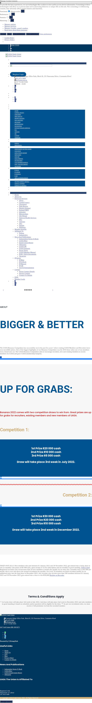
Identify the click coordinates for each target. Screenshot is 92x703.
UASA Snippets (19, 158)
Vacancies (18, 166)
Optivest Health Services (22, 128)
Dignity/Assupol (19, 118)
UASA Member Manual (21, 162)
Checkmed (18, 114)
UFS (5, 654)
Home (11, 105)
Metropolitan (19, 124)
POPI (11, 187)
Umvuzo (17, 131)
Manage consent (6, 701)
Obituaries (18, 154)
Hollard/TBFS (19, 120)
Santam (17, 135)
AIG (15, 133)
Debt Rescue (18, 116)
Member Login (14, 189)
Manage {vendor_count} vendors (16, 28)
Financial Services (16, 108)
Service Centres (20, 183)
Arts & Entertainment (21, 178)
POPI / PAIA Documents (21, 164)
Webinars (17, 137)
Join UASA (15, 45)
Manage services (10, 26)
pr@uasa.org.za (21, 80)
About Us (13, 107)
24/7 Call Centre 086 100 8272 (10, 627)
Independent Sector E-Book (23, 149)
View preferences (19, 34)
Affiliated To (14, 141)
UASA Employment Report (13, 673)
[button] (46, 3)
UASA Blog (18, 151)
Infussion (17, 122)
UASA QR (17, 156)
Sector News (18, 160)
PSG (16, 130)
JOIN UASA (85, 567)
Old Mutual (18, 126)
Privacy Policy (9, 40)
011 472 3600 (21, 78)
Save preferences (32, 34)
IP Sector (13, 168)
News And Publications (17, 147)
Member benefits (15, 139)
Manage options (10, 24)
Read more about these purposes (15, 30)
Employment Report (21, 153)
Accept (3, 34)
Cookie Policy (9, 38)
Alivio (16, 110)
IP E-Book (17, 172)
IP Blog (17, 170)
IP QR (16, 176)
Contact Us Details (20, 185)
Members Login (18, 74)
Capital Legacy (19, 112)
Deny (9, 34)
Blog (6, 656)
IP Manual (18, 174)
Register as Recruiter (57, 575)
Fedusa (17, 143)
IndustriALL (18, 145)
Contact (12, 179)
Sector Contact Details (22, 181)
